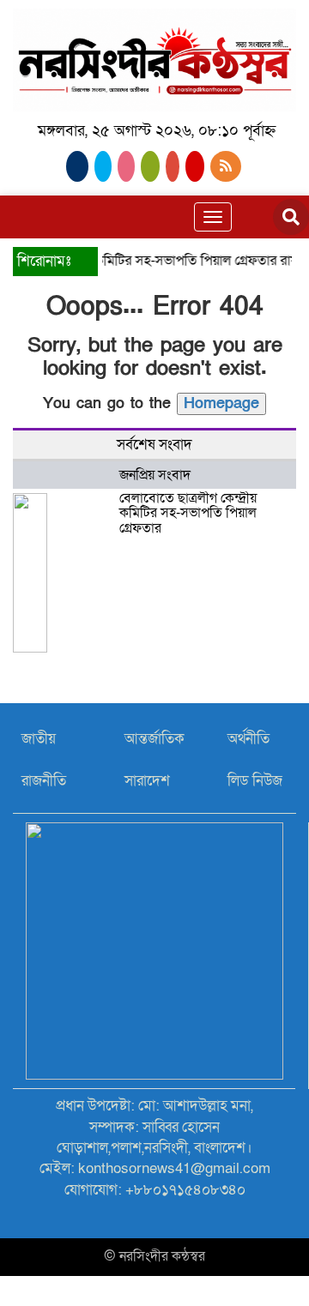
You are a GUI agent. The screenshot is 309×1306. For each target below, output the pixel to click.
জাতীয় (38, 739)
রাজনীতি (43, 781)
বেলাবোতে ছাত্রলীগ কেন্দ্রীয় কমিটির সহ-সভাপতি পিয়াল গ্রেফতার (188, 513)
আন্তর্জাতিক (154, 739)
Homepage (221, 403)
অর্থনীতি (248, 739)
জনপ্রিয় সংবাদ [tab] (155, 475)
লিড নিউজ (254, 781)
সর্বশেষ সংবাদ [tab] (154, 444)
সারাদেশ (147, 781)
